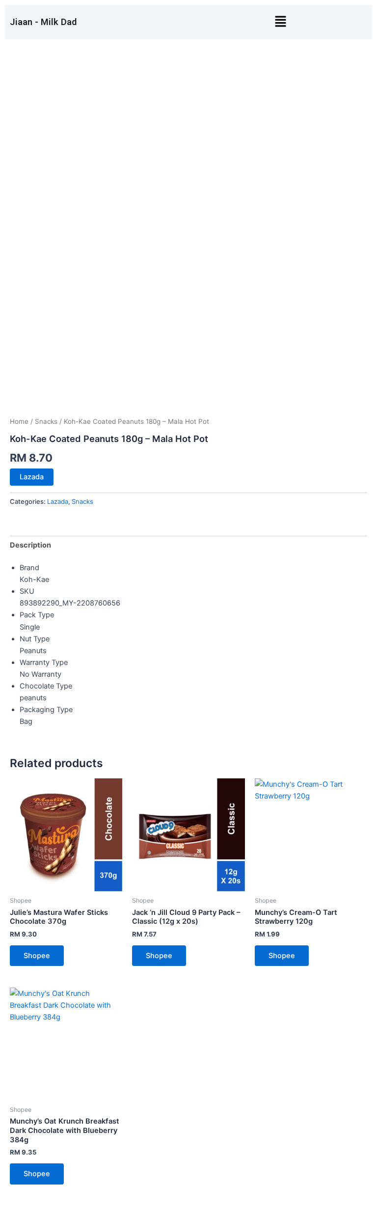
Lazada (32, 476)
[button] (280, 21)
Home (19, 421)
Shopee (37, 955)
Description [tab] (30, 545)
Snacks (46, 421)
